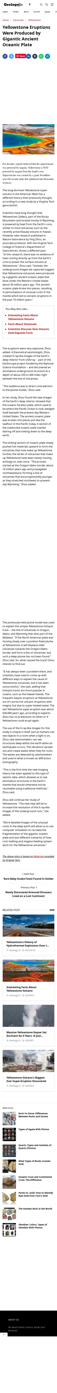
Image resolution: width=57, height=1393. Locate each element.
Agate (5, 11)
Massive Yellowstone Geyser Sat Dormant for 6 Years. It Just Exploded (26, 1036)
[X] (34, 4)
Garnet (37, 11)
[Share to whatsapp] (41, 56)
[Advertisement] (28, 92)
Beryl (26, 11)
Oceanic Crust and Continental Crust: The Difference (35, 1178)
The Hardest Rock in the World (35, 1208)
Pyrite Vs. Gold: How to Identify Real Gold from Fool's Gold (36, 1194)
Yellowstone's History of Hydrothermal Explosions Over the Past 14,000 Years (28, 945)
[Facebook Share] (5, 56)
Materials (39, 856)
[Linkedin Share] (28, 56)
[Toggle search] (47, 4)
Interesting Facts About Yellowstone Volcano (21, 988)
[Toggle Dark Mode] (41, 4)
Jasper (47, 11)
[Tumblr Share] (34, 56)
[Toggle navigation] (52, 4)
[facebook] (29, 4)
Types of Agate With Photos (34, 1129)
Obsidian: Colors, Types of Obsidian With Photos (33, 1226)
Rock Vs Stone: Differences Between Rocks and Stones (33, 1115)
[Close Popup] (4, 1334)
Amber (16, 11)
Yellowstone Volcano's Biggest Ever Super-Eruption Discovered (26, 1079)
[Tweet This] (11, 56)
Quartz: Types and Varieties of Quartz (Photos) (35, 1147)
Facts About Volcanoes (22, 324)
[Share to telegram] (47, 56)
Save (22, 56)
